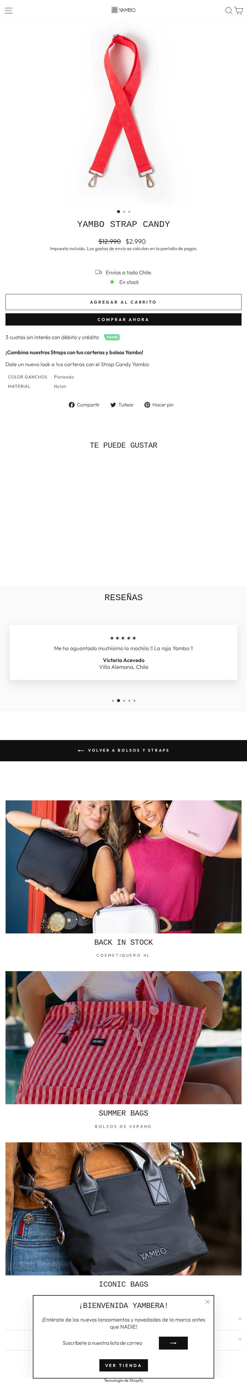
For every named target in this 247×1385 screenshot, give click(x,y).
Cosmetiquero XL (123, 955)
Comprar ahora (123, 319)
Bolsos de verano (123, 1126)
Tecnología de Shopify (123, 1380)
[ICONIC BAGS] (123, 1208)
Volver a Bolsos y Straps (128, 750)
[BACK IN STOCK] (123, 866)
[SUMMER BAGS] (123, 1037)
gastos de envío (110, 248)
